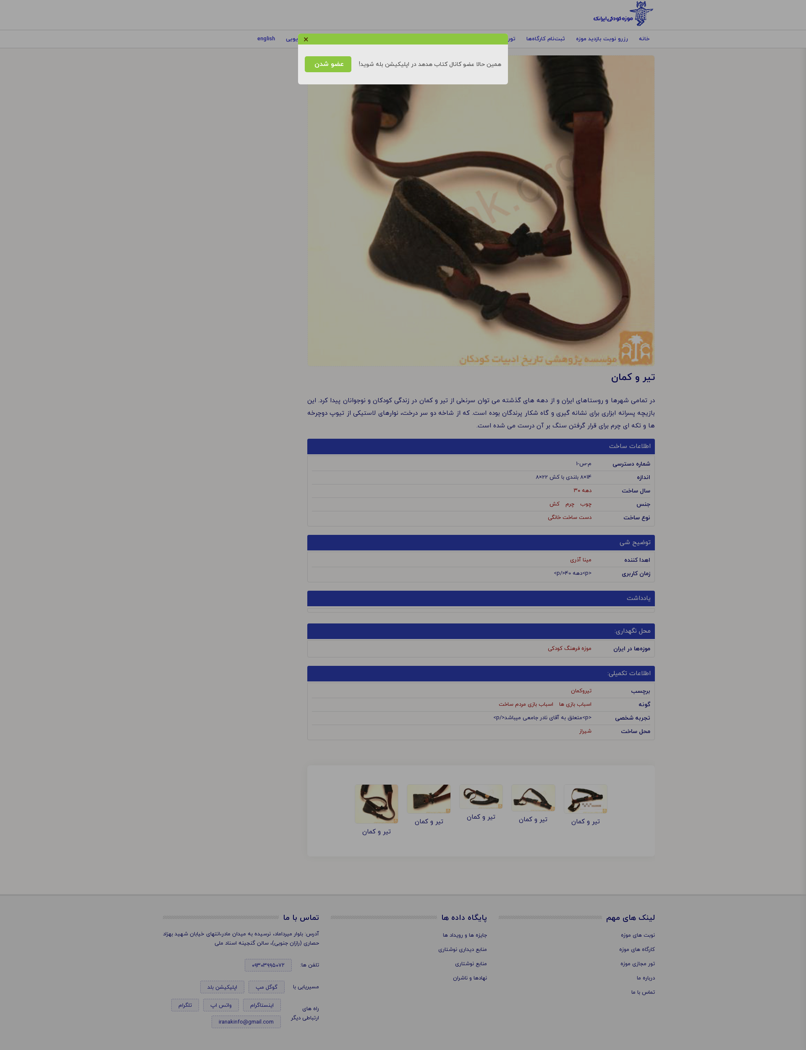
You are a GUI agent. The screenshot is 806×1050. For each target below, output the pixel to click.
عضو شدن (328, 64)
